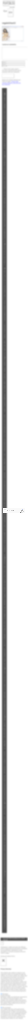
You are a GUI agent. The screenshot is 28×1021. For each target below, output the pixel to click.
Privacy (21, 512)
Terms (23, 512)
